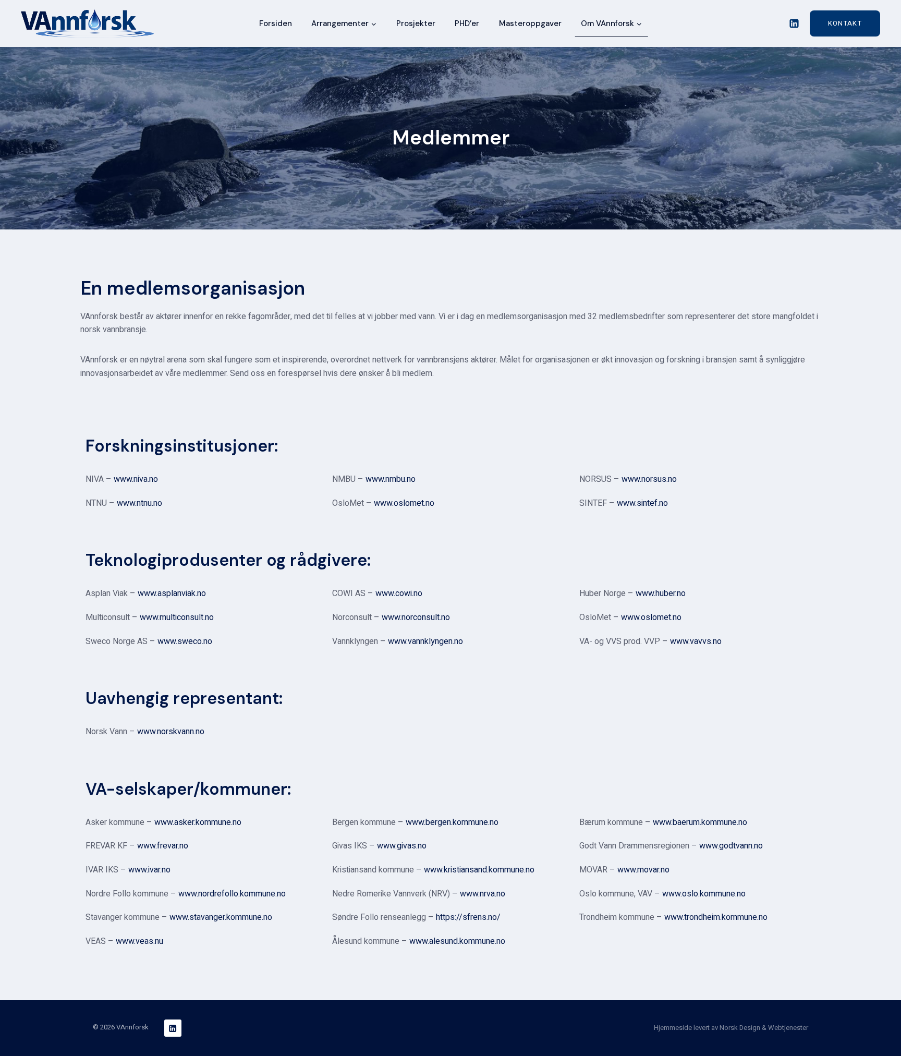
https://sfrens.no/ (468, 917)
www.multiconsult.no (177, 617)
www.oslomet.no (404, 503)
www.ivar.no (149, 870)
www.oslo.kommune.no (704, 894)
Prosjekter (415, 23)
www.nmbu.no (391, 479)
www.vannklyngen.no (425, 641)
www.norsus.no (649, 479)
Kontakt (845, 23)
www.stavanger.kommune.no (220, 917)
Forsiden (275, 23)
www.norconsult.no (416, 617)
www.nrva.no (482, 894)
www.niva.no (136, 479)
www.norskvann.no (170, 731)
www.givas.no (402, 846)
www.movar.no (643, 870)
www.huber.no (661, 593)
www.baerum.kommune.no (700, 822)
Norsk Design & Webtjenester (764, 1028)
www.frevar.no (162, 846)
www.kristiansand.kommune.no (479, 870)
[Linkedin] (794, 23)
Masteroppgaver (530, 23)
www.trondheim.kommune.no (716, 917)
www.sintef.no (642, 503)
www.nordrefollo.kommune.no (232, 894)
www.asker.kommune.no (197, 822)
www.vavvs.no (696, 641)
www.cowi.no (398, 593)
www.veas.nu (139, 941)
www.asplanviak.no (172, 593)
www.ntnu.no (139, 503)
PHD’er (467, 23)
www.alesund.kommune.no (457, 941)
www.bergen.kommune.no (452, 822)
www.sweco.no (184, 641)
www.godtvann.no (731, 846)
